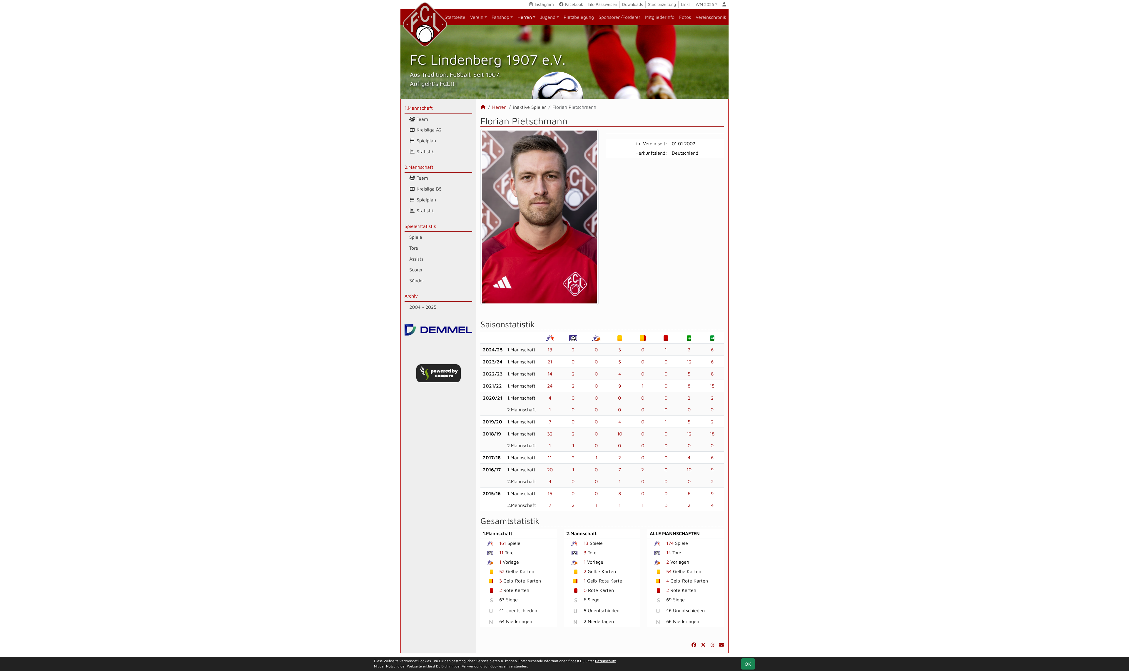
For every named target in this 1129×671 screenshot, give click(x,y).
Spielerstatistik (420, 226)
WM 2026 (705, 4)
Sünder (416, 280)
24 (549, 385)
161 (502, 543)
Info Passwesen (602, 4)
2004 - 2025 (422, 307)
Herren (524, 17)
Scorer (416, 269)
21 (549, 361)
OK (748, 664)
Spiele (415, 237)
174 (670, 543)
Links (686, 4)
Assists (416, 258)
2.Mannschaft (419, 167)
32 (549, 433)
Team (421, 119)
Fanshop (500, 17)
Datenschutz (605, 661)
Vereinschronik (711, 17)
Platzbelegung (579, 17)
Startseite (455, 17)
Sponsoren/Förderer (619, 17)
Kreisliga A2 (428, 129)
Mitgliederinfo (659, 17)
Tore (413, 248)
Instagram (544, 4)
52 (502, 571)
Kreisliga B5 (428, 188)
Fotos (685, 17)
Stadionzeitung (662, 4)
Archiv (411, 295)
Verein (476, 17)
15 (712, 385)
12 (689, 361)
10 (619, 433)
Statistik (424, 151)
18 (712, 433)
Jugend (547, 17)
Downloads (632, 4)
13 (549, 349)
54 (669, 571)
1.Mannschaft (419, 108)
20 (550, 469)
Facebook (573, 4)
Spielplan (425, 140)
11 (550, 457)
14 (549, 373)
